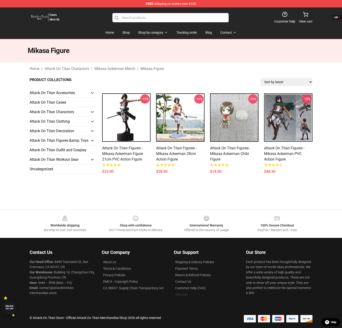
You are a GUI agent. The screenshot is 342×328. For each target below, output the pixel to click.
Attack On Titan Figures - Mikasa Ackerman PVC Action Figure (284, 153)
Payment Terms (186, 268)
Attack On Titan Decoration (52, 131)
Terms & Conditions (117, 268)
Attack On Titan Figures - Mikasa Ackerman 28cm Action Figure (176, 153)
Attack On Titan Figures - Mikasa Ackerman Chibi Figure (230, 153)
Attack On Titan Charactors (67, 68)
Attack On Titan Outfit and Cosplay (58, 150)
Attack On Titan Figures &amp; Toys (59, 140)
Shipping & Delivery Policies (194, 262)
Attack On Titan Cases (48, 102)
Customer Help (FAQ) (190, 288)
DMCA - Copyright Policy (120, 281)
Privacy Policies (114, 275)
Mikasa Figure (152, 68)
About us (109, 262)
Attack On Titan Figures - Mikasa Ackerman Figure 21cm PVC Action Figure (122, 153)
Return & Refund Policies (193, 275)
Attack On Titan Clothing (50, 121)
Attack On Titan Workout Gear (54, 159)
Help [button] (333, 322)
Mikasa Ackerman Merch (114, 68)
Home (34, 68)
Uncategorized (41, 169)
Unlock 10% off (9, 307)
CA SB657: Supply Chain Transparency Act (133, 288)
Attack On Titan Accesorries (52, 93)
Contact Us (183, 281)
